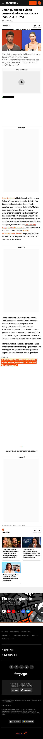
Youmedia (5, 632)
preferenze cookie (8, 638)
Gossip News (16, 525)
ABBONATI (32, 3)
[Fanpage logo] (12, 3)
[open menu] (2, 3)
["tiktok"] (4, 611)
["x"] (18, 611)
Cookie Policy (6, 635)
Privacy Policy (26, 632)
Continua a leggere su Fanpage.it (21, 451)
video (23, 525)
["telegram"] (28, 611)
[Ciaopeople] (21, 733)
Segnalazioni (14, 632)
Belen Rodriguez (7, 525)
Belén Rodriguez (8, 198)
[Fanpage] (22, 674)
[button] (39, 26)
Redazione (35, 635)
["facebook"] (23, 611)
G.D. (8, 25)
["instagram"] (9, 611)
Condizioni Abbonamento (21, 635)
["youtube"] (13, 611)
